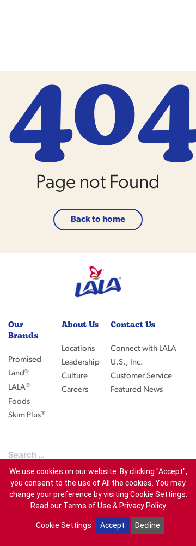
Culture (75, 376)
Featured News (137, 390)
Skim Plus (26, 415)
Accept (112, 525)
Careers (75, 390)
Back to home (98, 219)
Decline (147, 525)
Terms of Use (87, 505)
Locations (78, 349)
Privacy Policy (142, 505)
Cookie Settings (63, 525)
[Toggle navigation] (176, 35)
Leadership (81, 363)
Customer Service (141, 376)
